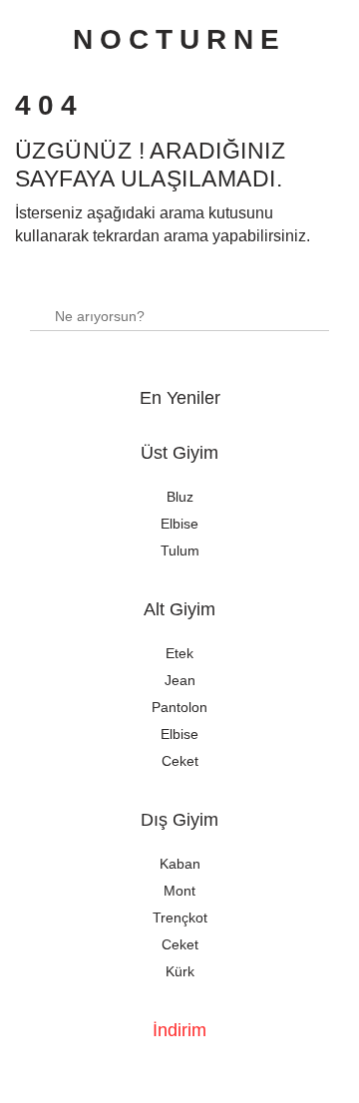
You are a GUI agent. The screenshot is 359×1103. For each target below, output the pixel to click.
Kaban (180, 864)
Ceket (180, 761)
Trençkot (180, 917)
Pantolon (179, 707)
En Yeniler (180, 398)
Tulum (180, 550)
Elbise (179, 524)
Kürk (180, 971)
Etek (179, 653)
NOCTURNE (179, 39)
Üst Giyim (179, 453)
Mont (179, 891)
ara (305, 306)
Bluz (180, 497)
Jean (180, 680)
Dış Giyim (179, 820)
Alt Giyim (179, 609)
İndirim (179, 1030)
